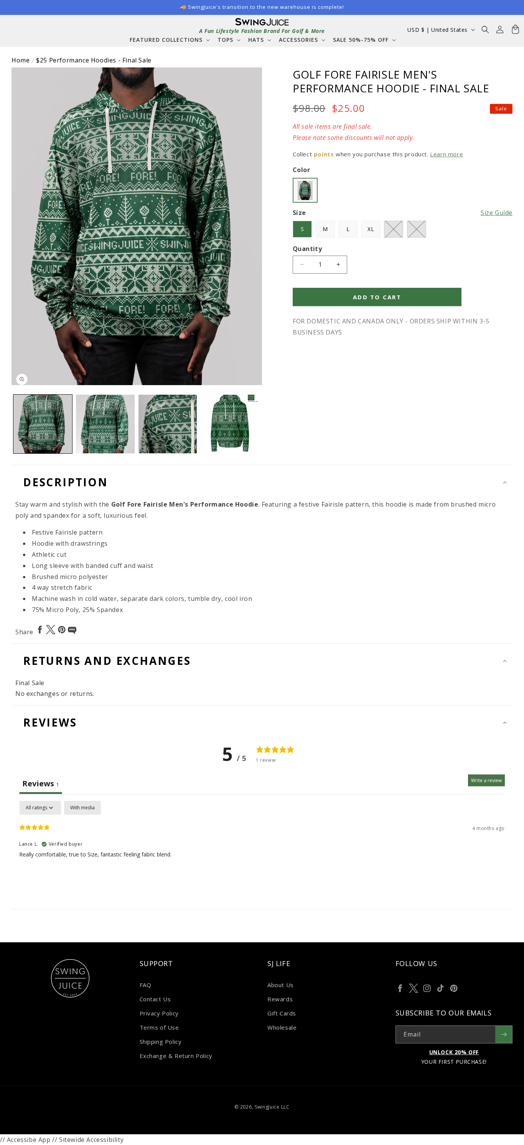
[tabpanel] (262, 850)
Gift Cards (281, 1013)
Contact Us (155, 999)
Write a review (486, 780)
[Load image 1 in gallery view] (42, 424)
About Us (280, 985)
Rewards (280, 999)
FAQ (146, 985)
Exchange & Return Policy (176, 1056)
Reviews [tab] (40, 783)
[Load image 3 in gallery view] (167, 424)
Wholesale (282, 1027)
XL (370, 229)
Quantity (307, 248)
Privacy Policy (159, 1013)
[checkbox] (82, 808)
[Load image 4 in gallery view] (230, 424)
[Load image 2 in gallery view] (105, 424)
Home (21, 60)
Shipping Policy (161, 1041)
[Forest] (305, 190)
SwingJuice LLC (272, 1107)
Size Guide (496, 212)
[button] (169, 40)
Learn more (446, 154)
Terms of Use (159, 1027)
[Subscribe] (503, 1034)
